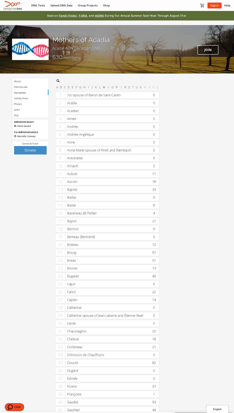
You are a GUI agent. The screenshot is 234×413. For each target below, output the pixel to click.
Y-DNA (82, 15)
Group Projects (88, 5)
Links (17, 109)
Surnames (20, 92)
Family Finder (68, 15)
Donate (30, 150)
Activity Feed (21, 98)
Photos (18, 104)
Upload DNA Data (61, 5)
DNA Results (21, 87)
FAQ (16, 115)
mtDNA (99, 15)
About (17, 81)
